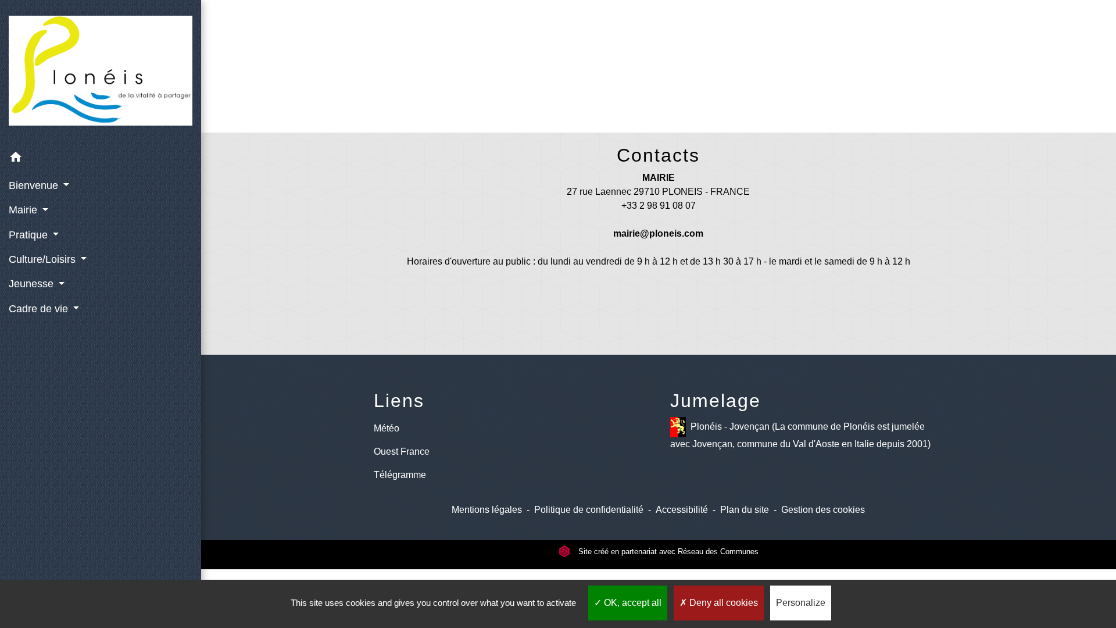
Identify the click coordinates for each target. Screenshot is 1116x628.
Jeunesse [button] (32, 284)
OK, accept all (631, 603)
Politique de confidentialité (588, 510)
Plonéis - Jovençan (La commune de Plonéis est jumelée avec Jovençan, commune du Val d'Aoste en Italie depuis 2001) (800, 435)
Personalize (800, 603)
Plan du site (744, 510)
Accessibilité (682, 510)
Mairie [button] (24, 210)
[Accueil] (100, 73)
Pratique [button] (30, 235)
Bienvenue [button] (35, 185)
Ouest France (402, 451)
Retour (659, 80)
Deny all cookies (722, 603)
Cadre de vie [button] (40, 309)
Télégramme (400, 475)
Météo (386, 428)
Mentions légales (487, 510)
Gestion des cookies (823, 510)
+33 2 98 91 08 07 (658, 205)
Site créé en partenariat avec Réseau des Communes (667, 551)
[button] (100, 159)
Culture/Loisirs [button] (43, 259)
